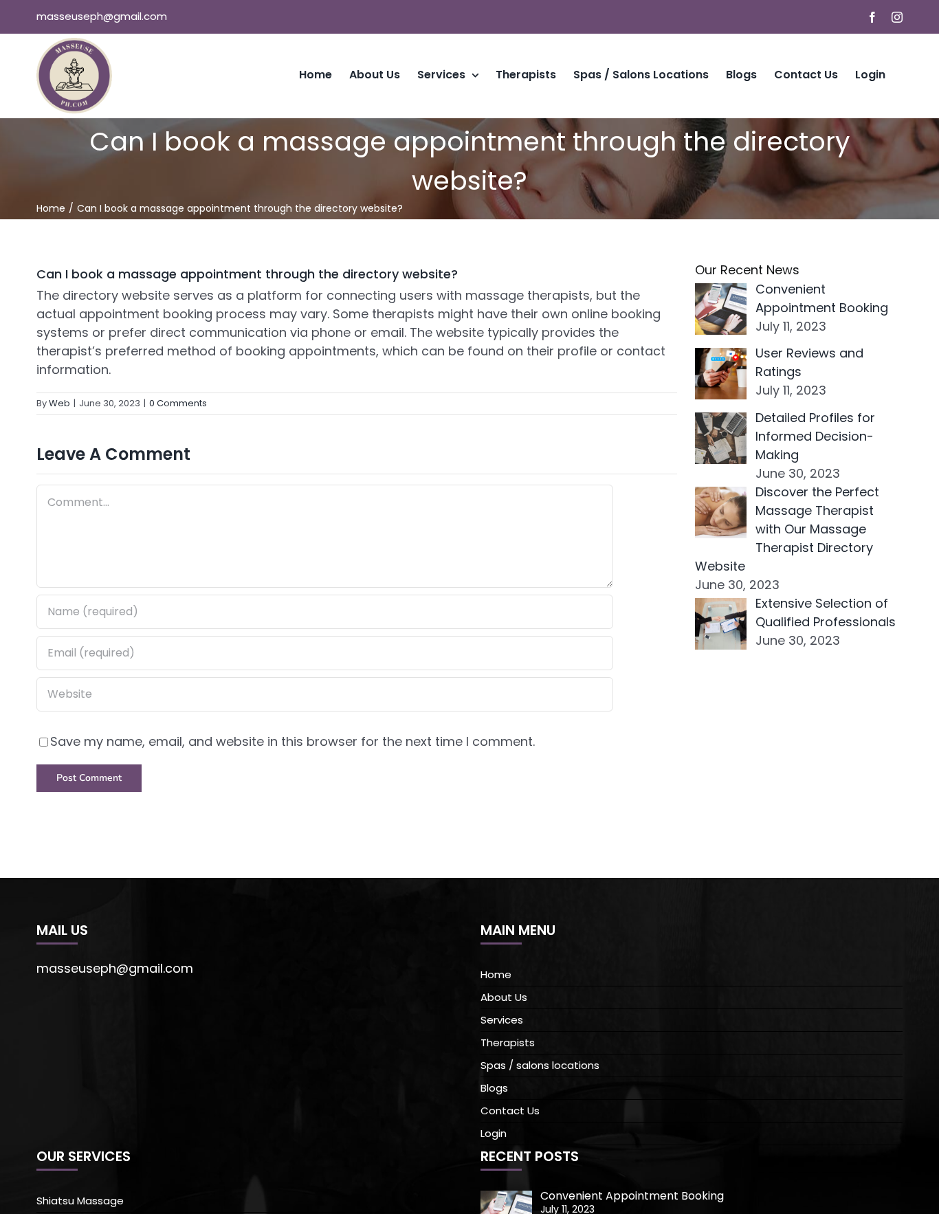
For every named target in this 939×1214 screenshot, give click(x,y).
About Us (503, 997)
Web (59, 403)
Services (501, 1020)
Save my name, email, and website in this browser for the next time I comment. (292, 741)
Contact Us (510, 1110)
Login (493, 1133)
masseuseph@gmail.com (101, 16)
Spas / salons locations (539, 1065)
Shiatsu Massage (80, 1200)
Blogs (494, 1088)
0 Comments (178, 403)
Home (495, 974)
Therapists (507, 1042)
